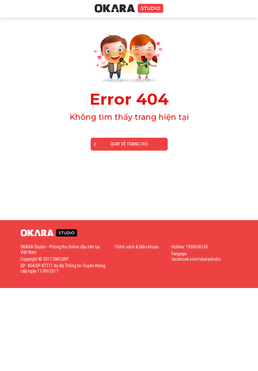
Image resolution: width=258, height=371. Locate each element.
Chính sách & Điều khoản (137, 246)
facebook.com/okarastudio (196, 259)
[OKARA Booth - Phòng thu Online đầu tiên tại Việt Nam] (129, 8)
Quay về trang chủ (129, 144)
